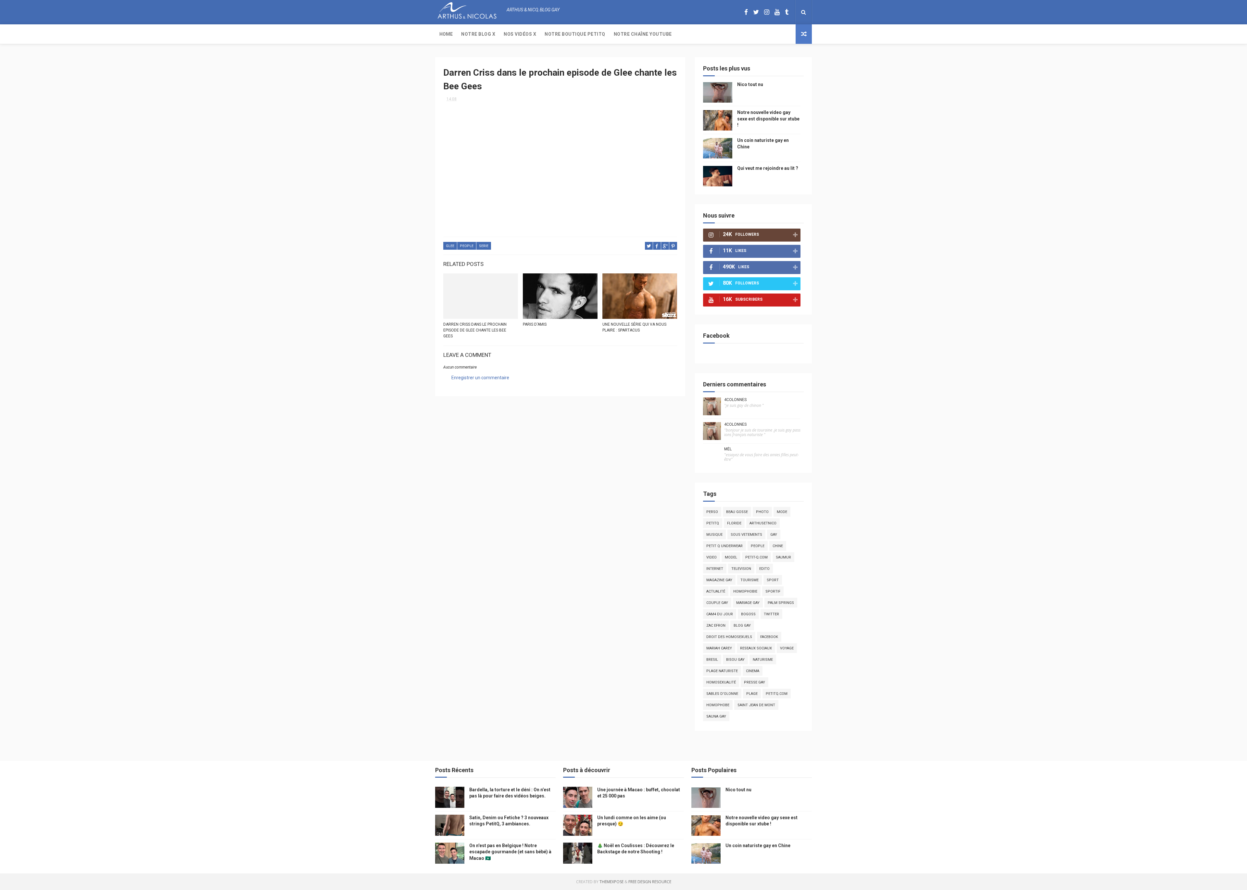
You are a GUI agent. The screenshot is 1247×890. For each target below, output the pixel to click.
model (731, 557)
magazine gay (719, 580)
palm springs (781, 603)
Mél (728, 449)
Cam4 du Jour (719, 614)
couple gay (717, 603)
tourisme (749, 580)
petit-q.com (756, 557)
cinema (752, 671)
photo (762, 512)
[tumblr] (786, 12)
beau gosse (737, 512)
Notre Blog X (478, 34)
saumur (783, 557)
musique (714, 535)
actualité (715, 591)
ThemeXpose (611, 881)
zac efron (715, 625)
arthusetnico (762, 523)
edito (764, 569)
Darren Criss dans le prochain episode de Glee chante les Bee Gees (475, 330)
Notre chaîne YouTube (643, 34)
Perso (712, 512)
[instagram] (766, 12)
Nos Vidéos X (520, 34)
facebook (769, 637)
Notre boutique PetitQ (575, 34)
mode (782, 512)
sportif (772, 591)
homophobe (717, 705)
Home (446, 34)
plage (752, 694)
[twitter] (756, 12)
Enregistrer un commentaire (480, 377)
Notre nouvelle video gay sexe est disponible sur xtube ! (768, 119)
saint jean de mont (756, 705)
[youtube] (777, 12)
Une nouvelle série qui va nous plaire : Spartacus (634, 327)
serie (483, 246)
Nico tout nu (750, 84)
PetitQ (712, 523)
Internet (714, 569)
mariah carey (719, 648)
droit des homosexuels (729, 637)
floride (734, 523)
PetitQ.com (776, 694)
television (741, 569)
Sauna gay (716, 716)
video (711, 557)
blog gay (742, 625)
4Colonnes (735, 399)
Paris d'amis (535, 324)
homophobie (745, 591)
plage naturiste (722, 671)
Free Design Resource (649, 881)
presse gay (754, 682)
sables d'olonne (722, 694)
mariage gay (748, 603)
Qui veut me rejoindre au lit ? (767, 168)
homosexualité (721, 682)
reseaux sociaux (756, 648)
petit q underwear (724, 546)
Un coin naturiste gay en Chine (757, 845)
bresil (712, 660)
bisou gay (735, 660)
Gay (773, 535)
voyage (787, 648)
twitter (771, 614)
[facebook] (746, 12)
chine (778, 546)
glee (450, 246)
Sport (773, 580)
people (466, 246)
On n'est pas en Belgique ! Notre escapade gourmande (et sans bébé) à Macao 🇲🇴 (510, 852)
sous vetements (746, 535)
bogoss (748, 614)
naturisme (763, 660)
